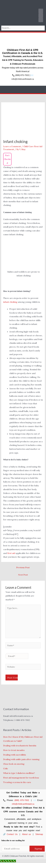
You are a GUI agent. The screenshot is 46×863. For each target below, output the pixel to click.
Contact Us (12, 834)
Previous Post (23, 567)
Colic (5, 768)
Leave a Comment (12, 146)
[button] (23, 3)
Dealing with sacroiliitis (14, 754)
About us (26, 834)
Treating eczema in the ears (17, 782)
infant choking (10, 302)
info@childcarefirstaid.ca (23, 79)
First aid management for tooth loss (21, 777)
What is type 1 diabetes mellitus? (19, 773)
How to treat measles (14, 750)
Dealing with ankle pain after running (21, 759)
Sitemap (39, 834)
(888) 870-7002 (22, 75)
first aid (11, 553)
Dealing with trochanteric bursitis (19, 745)
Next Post (23, 574)
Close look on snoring (13, 764)
